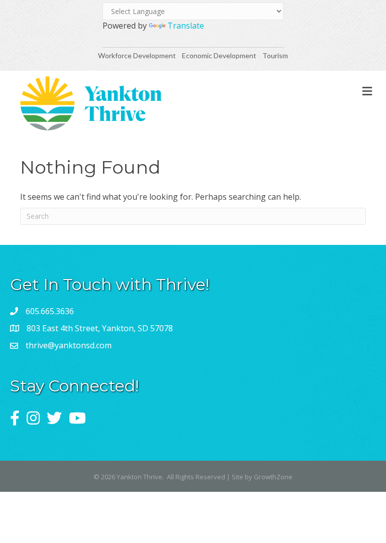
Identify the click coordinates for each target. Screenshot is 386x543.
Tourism (275, 55)
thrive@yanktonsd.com (69, 345)
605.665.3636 (50, 311)
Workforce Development (137, 55)
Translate (185, 25)
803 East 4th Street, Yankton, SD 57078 (100, 328)
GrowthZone (273, 476)
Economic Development (220, 55)
